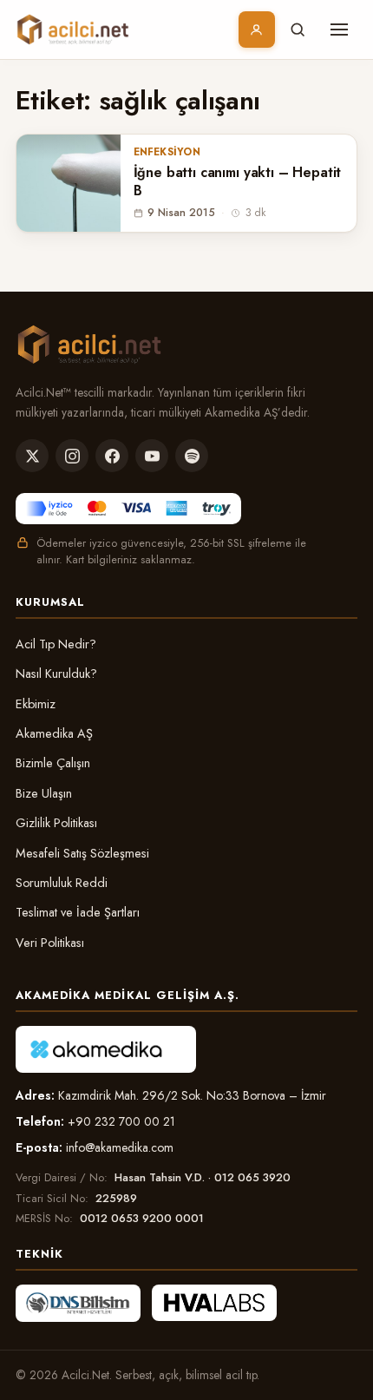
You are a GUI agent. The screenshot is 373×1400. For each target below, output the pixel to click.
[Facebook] (111, 455)
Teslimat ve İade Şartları (78, 912)
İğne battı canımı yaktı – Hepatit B (238, 182)
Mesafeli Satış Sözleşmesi (82, 853)
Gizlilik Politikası (56, 822)
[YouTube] (151, 455)
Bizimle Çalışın (53, 763)
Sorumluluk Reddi (62, 882)
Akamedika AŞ (54, 733)
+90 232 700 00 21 (121, 1121)
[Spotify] (191, 455)
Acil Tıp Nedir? (56, 644)
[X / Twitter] (32, 455)
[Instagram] (72, 455)
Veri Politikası (50, 942)
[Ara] (297, 29)
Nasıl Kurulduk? (56, 673)
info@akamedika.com (119, 1147)
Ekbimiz (36, 704)
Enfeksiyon (167, 152)
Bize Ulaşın (44, 793)
